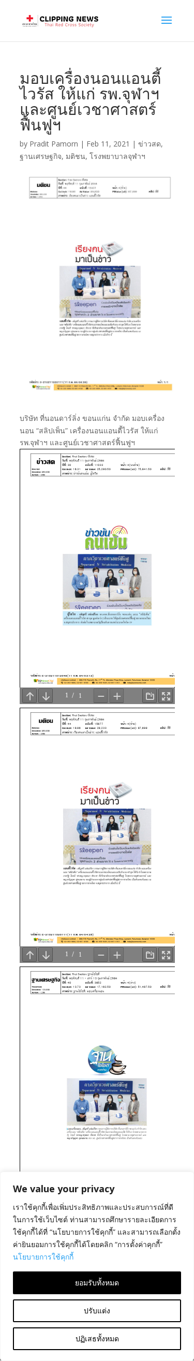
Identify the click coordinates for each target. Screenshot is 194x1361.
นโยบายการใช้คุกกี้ (43, 1257)
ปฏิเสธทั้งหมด (97, 1338)
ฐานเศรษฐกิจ (41, 156)
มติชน (75, 156)
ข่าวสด (149, 144)
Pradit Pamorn (53, 144)
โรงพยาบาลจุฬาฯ (117, 156)
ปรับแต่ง (97, 1310)
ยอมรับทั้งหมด (97, 1282)
